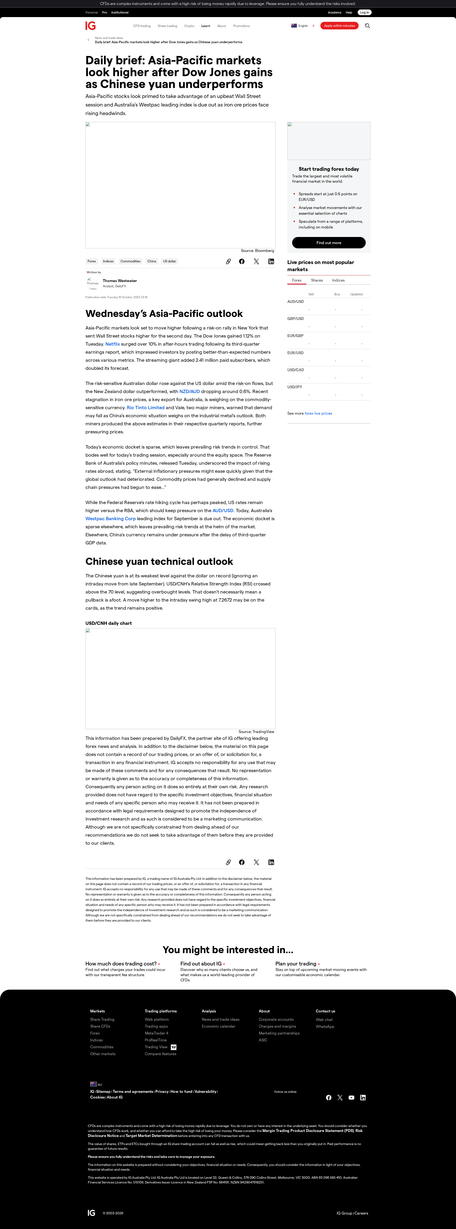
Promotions (241, 26)
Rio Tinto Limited (146, 407)
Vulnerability (205, 1091)
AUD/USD (223, 510)
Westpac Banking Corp (111, 518)
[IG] (91, 25)
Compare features (160, 1053)
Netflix (112, 344)
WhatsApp (325, 1026)
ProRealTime (156, 1040)
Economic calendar (218, 1026)
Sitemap (103, 1091)
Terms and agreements (133, 1091)
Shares (317, 280)
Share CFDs (100, 1026)
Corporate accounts (276, 1019)
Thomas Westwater (120, 280)
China (151, 261)
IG (92, 1091)
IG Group (344, 1213)
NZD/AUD (190, 391)
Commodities (130, 261)
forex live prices (318, 413)
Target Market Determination (151, 1135)
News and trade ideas (220, 1019)
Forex (92, 261)
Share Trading (102, 1019)
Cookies (97, 1097)
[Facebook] (242, 261)
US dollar (169, 261)
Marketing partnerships (279, 1033)
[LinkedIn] (272, 261)
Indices (108, 261)
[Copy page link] (227, 261)
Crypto (189, 26)
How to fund (181, 1091)
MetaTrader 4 (156, 1033)
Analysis (209, 1011)
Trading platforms (161, 1011)
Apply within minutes (339, 25)
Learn (205, 26)
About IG (115, 1097)
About (221, 26)
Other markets (102, 1053)
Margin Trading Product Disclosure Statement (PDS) (308, 1130)
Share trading (167, 26)
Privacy (161, 1091)
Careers (361, 1213)
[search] (367, 25)
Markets (97, 1011)
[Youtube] (351, 1097)
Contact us (325, 1011)
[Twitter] (257, 261)
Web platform (157, 1019)
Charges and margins (277, 1026)
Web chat (324, 1019)
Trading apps (156, 1026)
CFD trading (142, 26)
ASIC (263, 1040)
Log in (364, 12)
